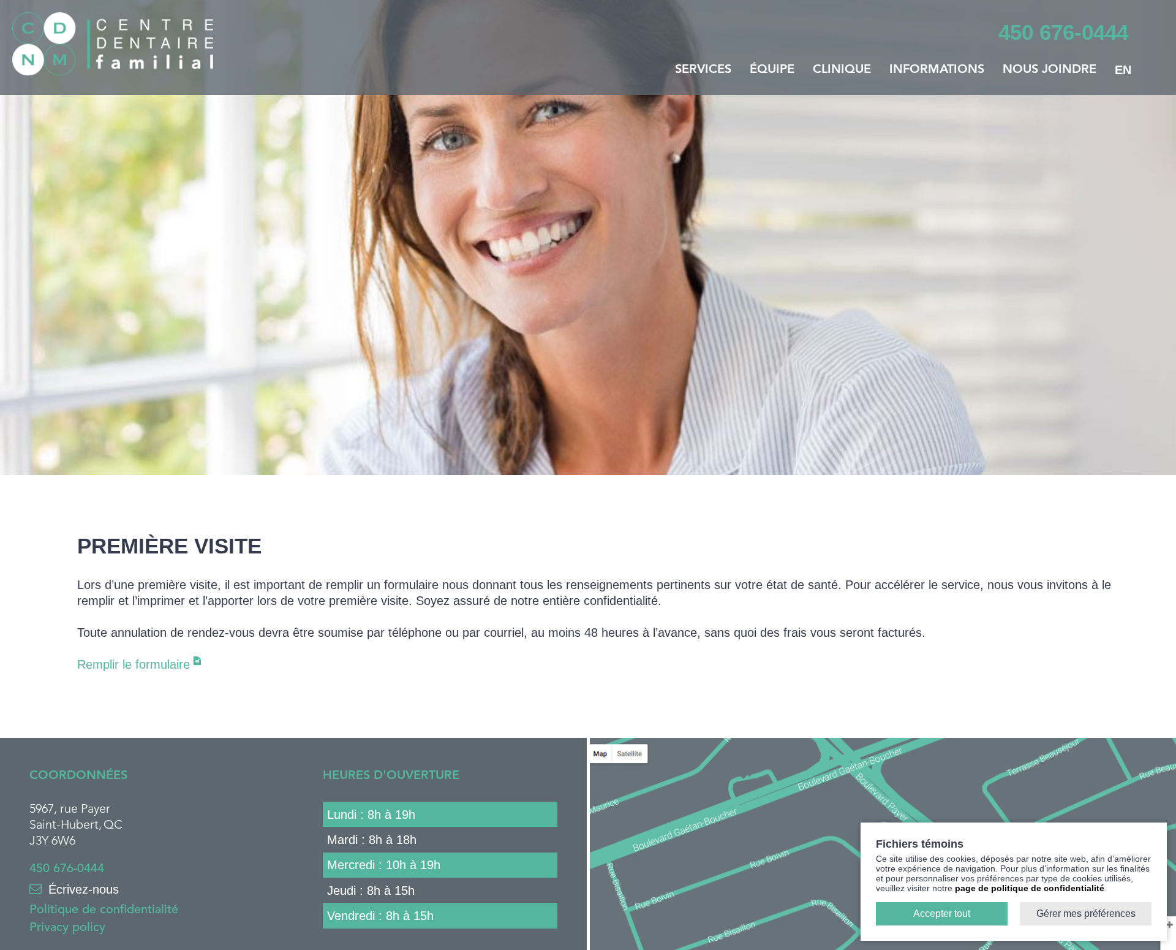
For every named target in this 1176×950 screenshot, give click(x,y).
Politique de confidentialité (103, 910)
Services (703, 70)
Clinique (842, 70)
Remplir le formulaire (135, 664)
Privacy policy (67, 928)
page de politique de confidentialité (1029, 888)
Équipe (772, 70)
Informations (936, 70)
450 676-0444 (66, 869)
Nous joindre (1049, 70)
